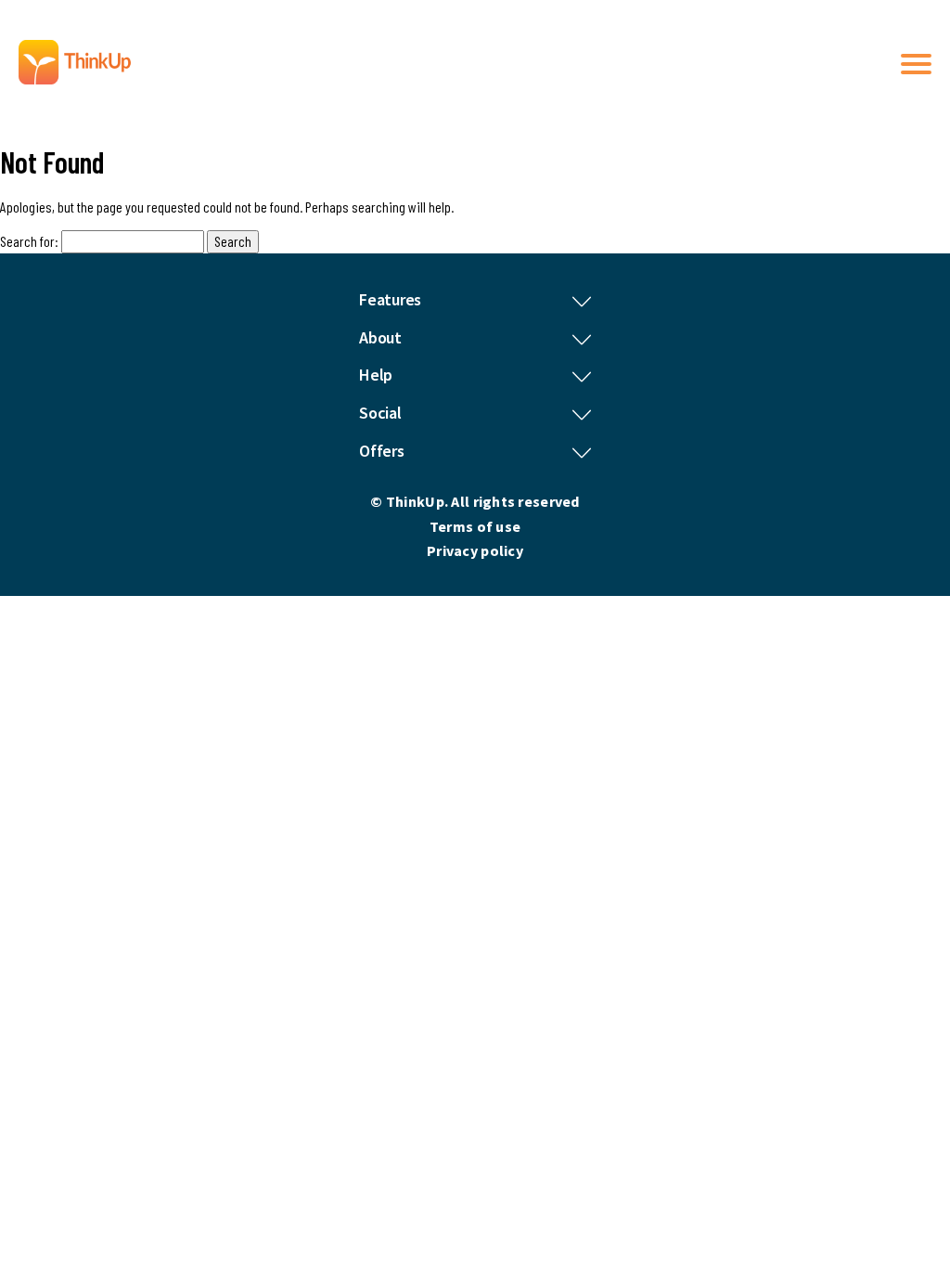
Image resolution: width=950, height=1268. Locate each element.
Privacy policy (475, 550)
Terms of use (475, 526)
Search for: (29, 241)
